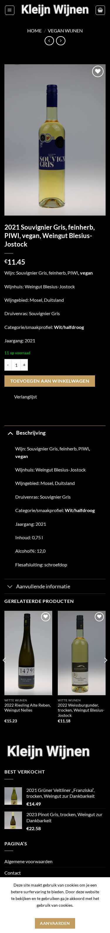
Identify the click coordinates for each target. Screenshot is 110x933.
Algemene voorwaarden (28, 861)
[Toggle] (10, 432)
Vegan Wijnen (65, 30)
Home (34, 30)
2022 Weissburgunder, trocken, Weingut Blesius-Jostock (81, 710)
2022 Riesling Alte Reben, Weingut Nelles (27, 708)
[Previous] (4, 672)
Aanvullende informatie (43, 586)
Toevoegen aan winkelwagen (49, 381)
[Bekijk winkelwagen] (100, 10)
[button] (9, 10)
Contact (12, 872)
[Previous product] (60, 40)
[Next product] (49, 40)
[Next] (105, 672)
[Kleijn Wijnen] (55, 10)
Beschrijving (30, 433)
